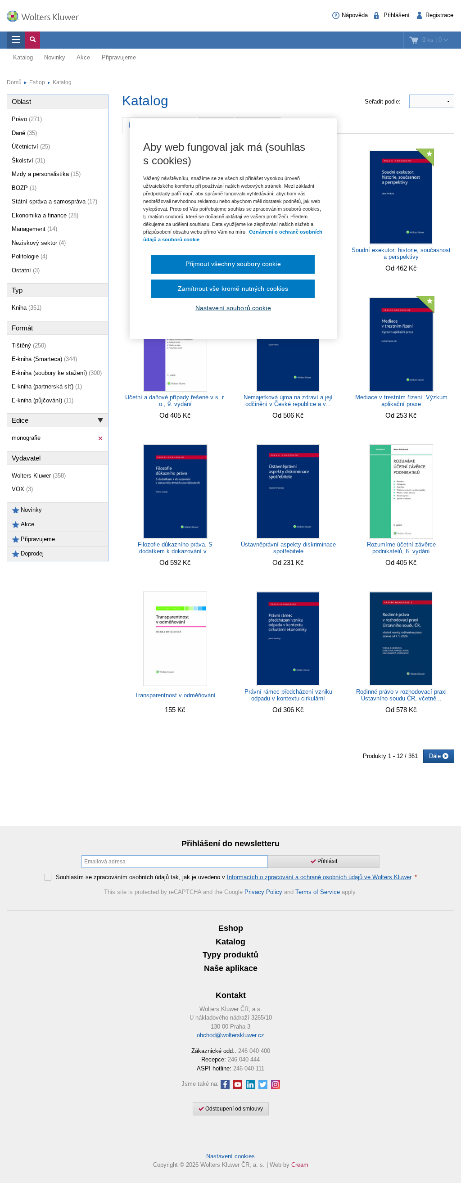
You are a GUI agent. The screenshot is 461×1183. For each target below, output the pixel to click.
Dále (436, 756)
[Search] (32, 40)
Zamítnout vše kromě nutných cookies (233, 288)
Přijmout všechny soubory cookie (233, 263)
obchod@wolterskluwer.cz (230, 1035)
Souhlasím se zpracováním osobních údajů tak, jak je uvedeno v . (236, 877)
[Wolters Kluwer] (47, 15)
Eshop (37, 82)
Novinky (54, 57)
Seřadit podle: (383, 101)
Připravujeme (119, 57)
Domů (14, 82)
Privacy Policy (263, 892)
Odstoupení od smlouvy (233, 1109)
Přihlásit (326, 861)
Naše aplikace (231, 968)
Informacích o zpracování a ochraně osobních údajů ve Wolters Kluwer (319, 877)
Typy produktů (230, 954)
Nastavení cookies (230, 1156)
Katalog (23, 57)
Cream (299, 1164)
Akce (83, 57)
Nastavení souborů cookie (233, 308)
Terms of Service (317, 892)
